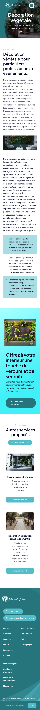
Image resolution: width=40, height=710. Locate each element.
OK (32, 705)
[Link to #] (31, 5)
